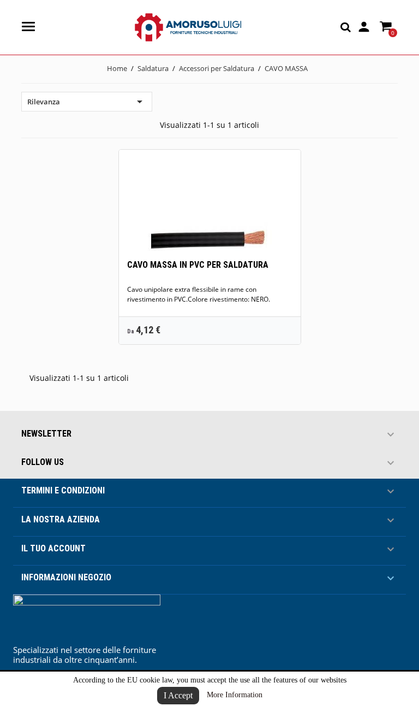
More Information (234, 695)
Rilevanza (86, 101)
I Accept (178, 695)
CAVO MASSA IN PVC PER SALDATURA (197, 265)
